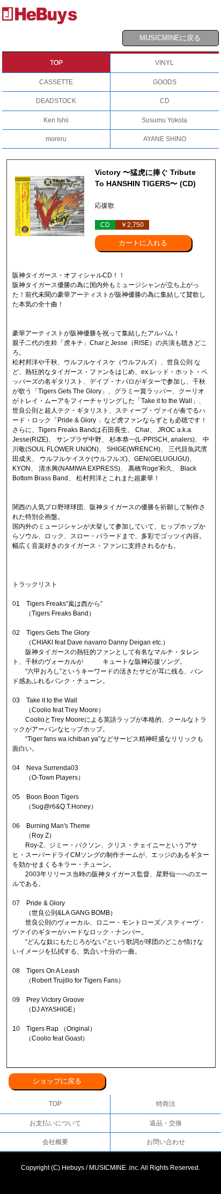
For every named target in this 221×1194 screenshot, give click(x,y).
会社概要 (55, 1142)
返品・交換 (166, 1123)
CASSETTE (56, 82)
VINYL (164, 63)
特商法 (165, 1104)
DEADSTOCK (56, 101)
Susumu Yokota (164, 120)
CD (165, 101)
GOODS (164, 82)
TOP (56, 63)
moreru (56, 139)
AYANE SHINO (164, 139)
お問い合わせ (165, 1142)
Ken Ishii (56, 120)
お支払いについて (55, 1123)
